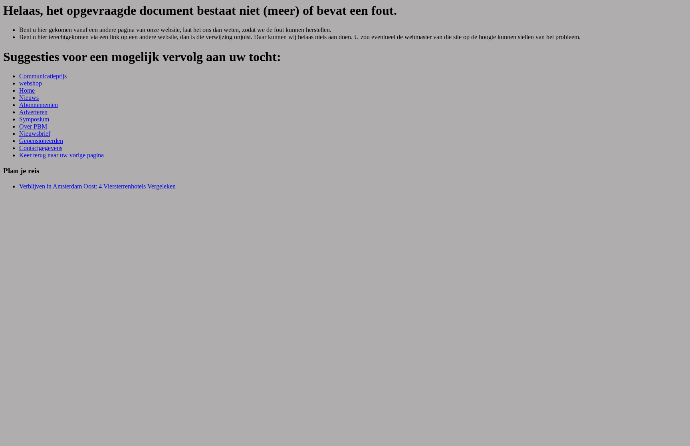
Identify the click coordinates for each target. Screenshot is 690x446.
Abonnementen (38, 104)
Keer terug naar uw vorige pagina (61, 155)
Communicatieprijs (43, 76)
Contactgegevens (40, 148)
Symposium (34, 119)
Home (27, 90)
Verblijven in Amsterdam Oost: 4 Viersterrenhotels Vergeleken (97, 186)
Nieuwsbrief (34, 133)
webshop (30, 83)
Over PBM (33, 126)
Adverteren (33, 112)
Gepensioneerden (41, 140)
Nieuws (29, 97)
